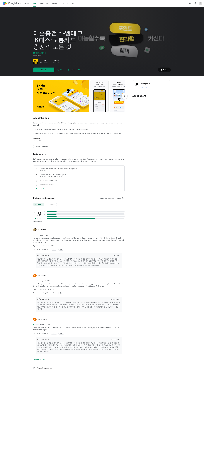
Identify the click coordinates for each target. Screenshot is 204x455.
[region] (63, 61)
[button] (61, 96)
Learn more (144, 87)
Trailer (164, 70)
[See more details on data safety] (40, 188)
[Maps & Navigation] (41, 146)
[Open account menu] (200, 3)
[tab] (26, 3)
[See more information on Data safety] (48, 154)
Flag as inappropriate (43, 368)
